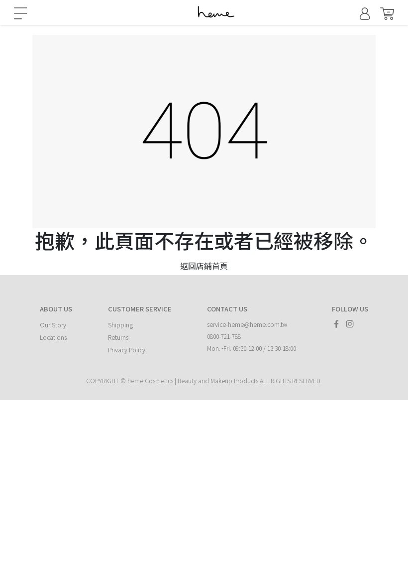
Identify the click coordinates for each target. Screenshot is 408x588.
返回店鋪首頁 (204, 266)
